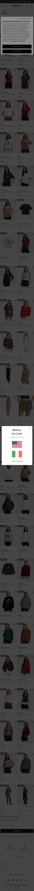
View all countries (17, 461)
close (30, 428)
